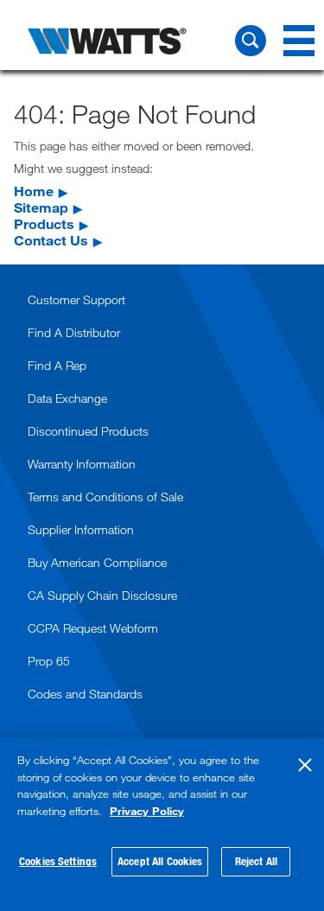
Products (44, 223)
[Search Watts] (250, 40)
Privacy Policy (147, 811)
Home (34, 190)
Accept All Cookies (160, 861)
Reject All (256, 861)
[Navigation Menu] (298, 40)
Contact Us (51, 240)
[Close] (305, 765)
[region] (162, 824)
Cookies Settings (58, 861)
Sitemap (41, 207)
